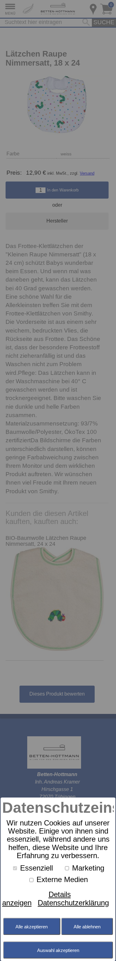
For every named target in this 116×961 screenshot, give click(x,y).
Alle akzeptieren (31, 926)
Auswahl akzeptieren (58, 950)
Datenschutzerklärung (73, 903)
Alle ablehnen (87, 926)
